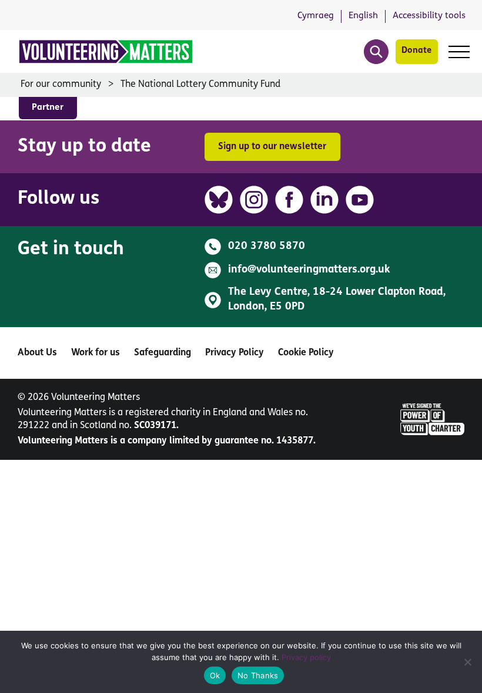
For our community (61, 84)
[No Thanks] (467, 662)
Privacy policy (306, 657)
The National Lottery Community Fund (200, 84)
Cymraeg (315, 16)
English (363, 16)
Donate (416, 50)
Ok (215, 675)
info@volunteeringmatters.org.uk (309, 270)
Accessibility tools (429, 16)
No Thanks (257, 675)
